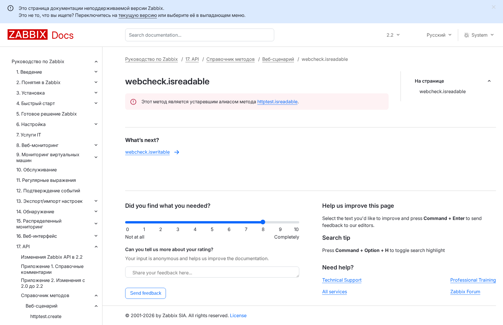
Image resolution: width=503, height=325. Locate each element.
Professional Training (473, 280)
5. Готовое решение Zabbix (46, 114)
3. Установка (30, 93)
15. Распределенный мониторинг (38, 224)
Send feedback (145, 293)
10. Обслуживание (36, 170)
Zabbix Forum (465, 291)
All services (334, 291)
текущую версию (137, 15)
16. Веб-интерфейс (36, 236)
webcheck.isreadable (442, 91)
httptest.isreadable (277, 101)
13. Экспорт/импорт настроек (49, 201)
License (238, 315)
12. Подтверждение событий (48, 190)
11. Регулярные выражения (46, 180)
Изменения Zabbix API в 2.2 (52, 257)
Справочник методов (45, 295)
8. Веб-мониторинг (37, 145)
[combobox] (201, 34)
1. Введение (29, 72)
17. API (23, 246)
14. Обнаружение (35, 211)
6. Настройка (31, 124)
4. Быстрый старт (35, 103)
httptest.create (45, 316)
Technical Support (342, 280)
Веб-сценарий (41, 306)
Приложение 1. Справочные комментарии (52, 269)
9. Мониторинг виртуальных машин (47, 157)
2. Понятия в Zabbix (38, 82)
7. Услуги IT (28, 135)
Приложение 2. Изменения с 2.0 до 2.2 (53, 283)
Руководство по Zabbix (38, 61)
